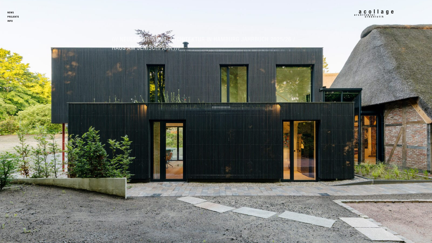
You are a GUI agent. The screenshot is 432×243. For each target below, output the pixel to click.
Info (10, 21)
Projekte (13, 16)
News (10, 12)
